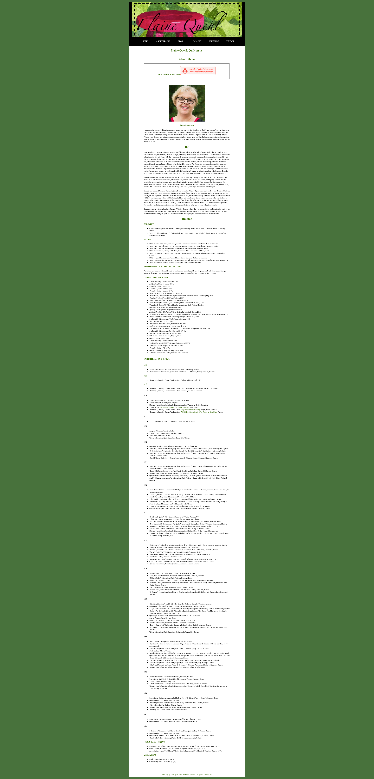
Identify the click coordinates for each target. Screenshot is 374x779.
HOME (145, 41)
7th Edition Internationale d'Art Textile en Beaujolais (199, 412)
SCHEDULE (214, 41)
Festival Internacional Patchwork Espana (174, 407)
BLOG (180, 41)
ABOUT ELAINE (163, 41)
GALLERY (197, 41)
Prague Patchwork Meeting (190, 409)
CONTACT (230, 41)
